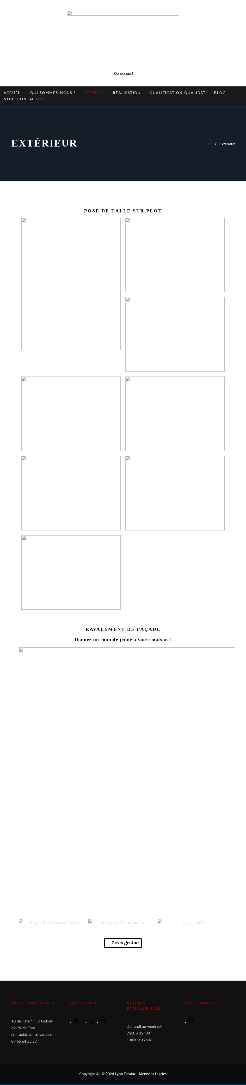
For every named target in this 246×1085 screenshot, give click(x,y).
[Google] (191, 1022)
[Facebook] (76, 1022)
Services (94, 93)
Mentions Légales (153, 1074)
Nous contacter (23, 99)
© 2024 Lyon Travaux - (120, 1074)
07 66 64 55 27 (24, 1041)
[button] (23, 922)
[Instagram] (92, 1022)
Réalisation (127, 93)
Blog (220, 93)
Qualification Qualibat (177, 93)
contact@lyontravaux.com (33, 1035)
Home (208, 144)
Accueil (13, 93)
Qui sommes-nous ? (53, 93)
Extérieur (227, 144)
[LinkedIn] (103, 1022)
